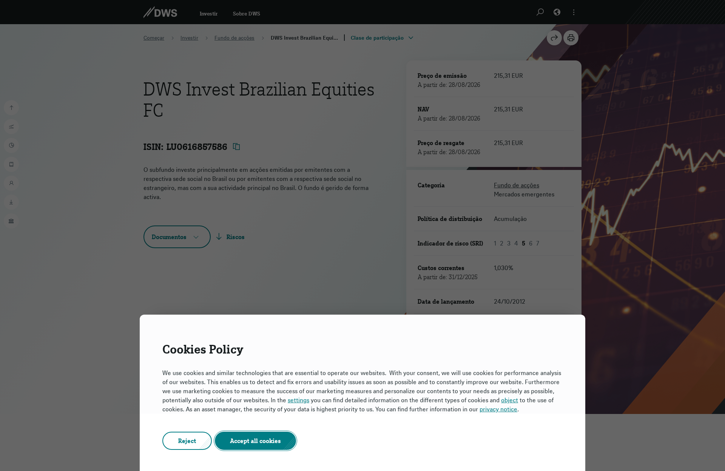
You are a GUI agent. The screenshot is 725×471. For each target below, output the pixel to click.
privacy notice (498, 409)
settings (298, 400)
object (509, 400)
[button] (187, 441)
